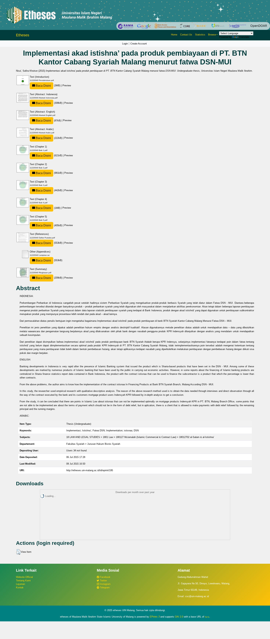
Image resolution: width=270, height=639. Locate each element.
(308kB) (49, 103)
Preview (66, 85)
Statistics (200, 34)
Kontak (20, 587)
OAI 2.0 (179, 616)
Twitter (103, 580)
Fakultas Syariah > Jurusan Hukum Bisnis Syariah (93, 444)
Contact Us (186, 34)
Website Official (24, 577)
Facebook (104, 577)
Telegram (104, 587)
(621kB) (49, 155)
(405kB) (49, 225)
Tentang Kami (23, 580)
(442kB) (49, 190)
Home (174, 34)
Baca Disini (43, 85)
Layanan (20, 584)
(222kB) (49, 138)
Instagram (105, 584)
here (207, 617)
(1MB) (48, 208)
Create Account (138, 43)
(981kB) (49, 173)
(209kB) (49, 277)
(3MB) (48, 85)
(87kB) (48, 120)
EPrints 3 (155, 616)
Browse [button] (212, 34)
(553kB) (49, 242)
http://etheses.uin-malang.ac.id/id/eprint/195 (89, 470)
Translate (244, 37)
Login (125, 43)
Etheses (22, 35)
